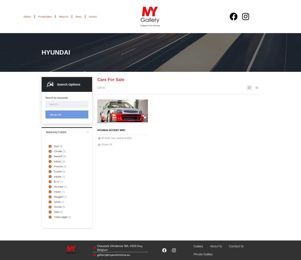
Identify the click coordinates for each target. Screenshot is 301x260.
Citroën (60, 151)
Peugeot (60, 196)
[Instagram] (245, 16)
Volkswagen (62, 217)
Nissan (59, 191)
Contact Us (236, 246)
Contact (93, 16)
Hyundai (60, 186)
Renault (60, 156)
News (79, 16)
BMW (58, 181)
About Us (63, 16)
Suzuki (59, 201)
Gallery (27, 16)
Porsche (60, 166)
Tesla (58, 212)
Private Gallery (203, 254)
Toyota (59, 171)
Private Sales (45, 16)
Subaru (59, 161)
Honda (59, 206)
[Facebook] (233, 16)
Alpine (59, 176)
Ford (58, 146)
